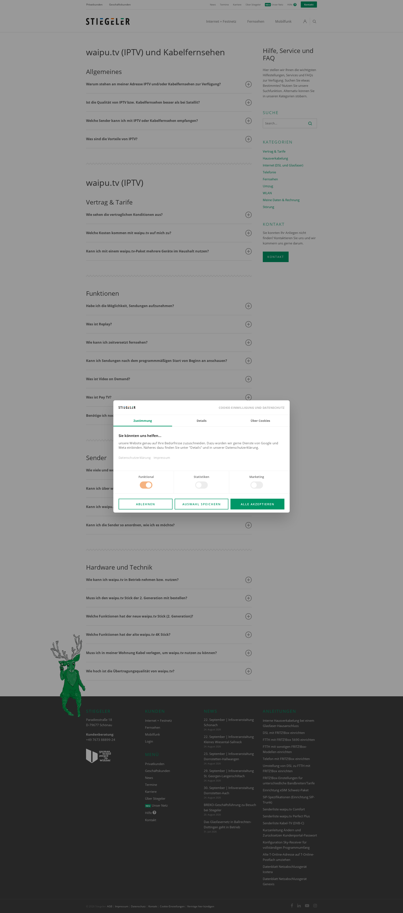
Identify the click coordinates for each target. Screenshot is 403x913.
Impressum (162, 458)
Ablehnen (145, 504)
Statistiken (201, 477)
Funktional (146, 477)
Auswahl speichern (201, 504)
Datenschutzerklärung (135, 458)
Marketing (256, 477)
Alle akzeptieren (257, 504)
